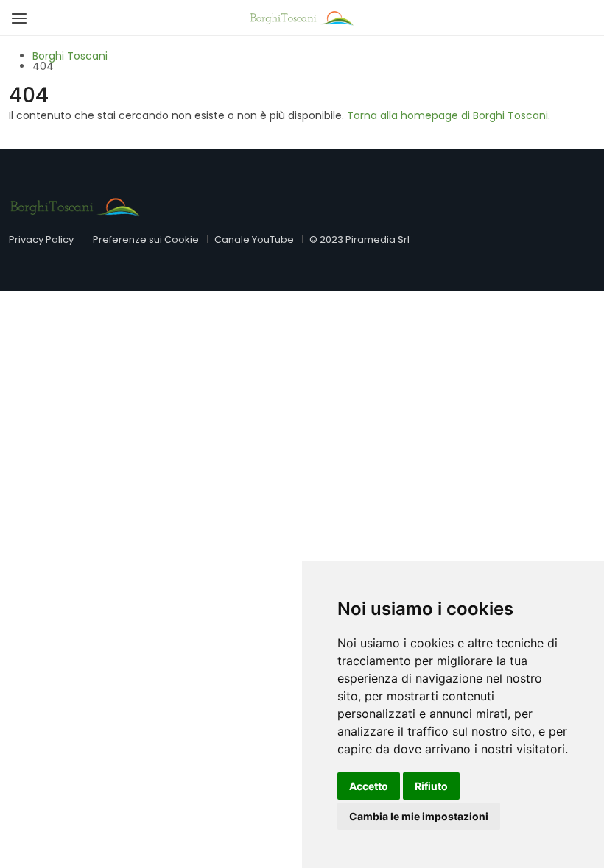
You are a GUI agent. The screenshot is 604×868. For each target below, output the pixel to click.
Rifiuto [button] (431, 786)
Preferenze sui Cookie (146, 239)
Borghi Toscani (70, 56)
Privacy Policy (41, 239)
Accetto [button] (368, 786)
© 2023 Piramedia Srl (359, 239)
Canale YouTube (254, 239)
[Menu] (16, 13)
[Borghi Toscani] (302, 17)
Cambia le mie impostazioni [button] (418, 816)
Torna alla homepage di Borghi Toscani (447, 115)
